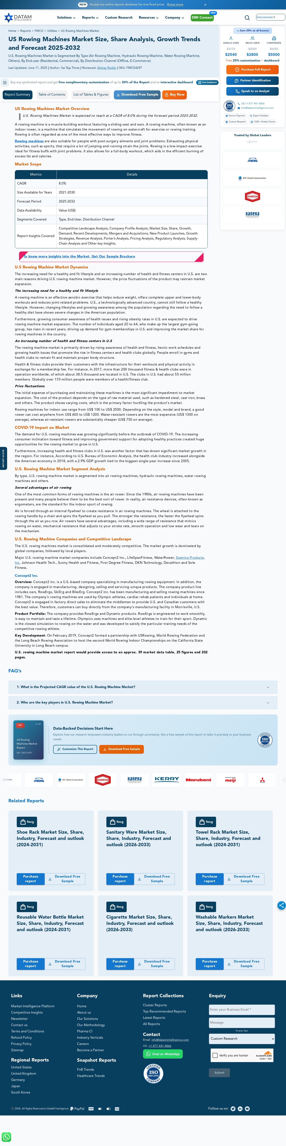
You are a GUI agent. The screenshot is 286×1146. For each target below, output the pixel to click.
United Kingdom (23, 1073)
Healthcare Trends (91, 1076)
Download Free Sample (123, 749)
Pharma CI (84, 1031)
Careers (83, 1044)
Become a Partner (90, 1050)
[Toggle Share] (281, 905)
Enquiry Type (242, 1031)
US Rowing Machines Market (80, 30)
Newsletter (19, 1019)
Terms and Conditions (27, 1031)
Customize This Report (77, 749)
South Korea (20, 1092)
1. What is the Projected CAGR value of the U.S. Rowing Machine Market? (76, 687)
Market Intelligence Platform (32, 1006)
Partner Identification (255, 80)
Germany (18, 1080)
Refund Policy (21, 1038)
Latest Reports (154, 1018)
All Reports (151, 1024)
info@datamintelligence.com (257, 108)
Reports (25, 30)
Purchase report (30, 879)
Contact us (19, 1025)
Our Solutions (87, 1019)
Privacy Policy (21, 1044)
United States (21, 1067)
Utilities (52, 30)
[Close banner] (205, 4)
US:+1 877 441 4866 (253, 104)
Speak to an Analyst (255, 91)
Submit (219, 1072)
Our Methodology (91, 1025)
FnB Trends (85, 1070)
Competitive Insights (27, 1012)
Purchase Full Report (256, 69)
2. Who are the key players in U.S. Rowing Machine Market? (65, 702)
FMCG (39, 30)
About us (84, 1012)
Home (12, 30)
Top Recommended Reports (164, 1011)
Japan (15, 1086)
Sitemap (17, 1050)
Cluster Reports (155, 1005)
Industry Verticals (90, 1038)
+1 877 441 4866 (159, 1046)
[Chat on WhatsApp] (163, 1054)
